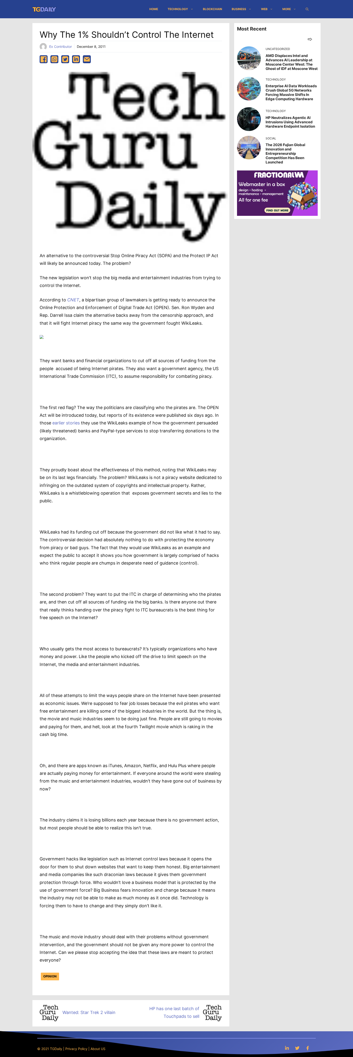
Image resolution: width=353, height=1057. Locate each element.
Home (153, 9)
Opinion (50, 976)
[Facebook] (307, 1048)
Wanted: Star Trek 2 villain (89, 1012)
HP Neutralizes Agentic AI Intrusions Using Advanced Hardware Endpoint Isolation (290, 122)
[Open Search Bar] (307, 9)
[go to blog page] (309, 39)
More (286, 9)
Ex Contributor (60, 46)
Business (239, 9)
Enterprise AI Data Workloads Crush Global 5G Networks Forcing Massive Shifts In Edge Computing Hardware (291, 92)
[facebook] (44, 59)
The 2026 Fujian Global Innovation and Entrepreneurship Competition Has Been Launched (285, 153)
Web (264, 9)
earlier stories (66, 422)
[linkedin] (76, 59)
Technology (178, 9)
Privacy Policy (76, 1049)
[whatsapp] (54, 59)
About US (98, 1049)
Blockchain (212, 9)
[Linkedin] (287, 1048)
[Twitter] (297, 1048)
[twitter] (65, 59)
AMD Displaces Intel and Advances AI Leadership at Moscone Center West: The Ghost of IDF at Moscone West (292, 62)
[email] (87, 59)
